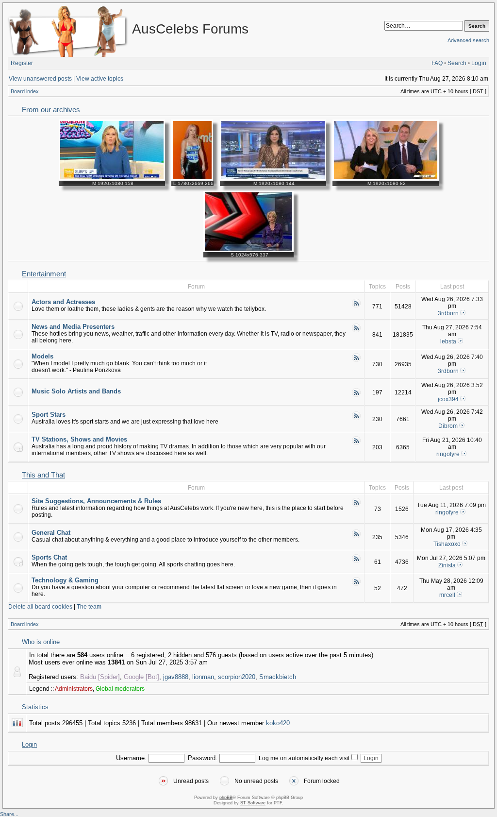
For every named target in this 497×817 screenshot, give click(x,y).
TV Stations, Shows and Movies (79, 439)
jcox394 (448, 399)
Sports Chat (49, 557)
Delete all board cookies (40, 606)
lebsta (448, 341)
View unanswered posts (40, 78)
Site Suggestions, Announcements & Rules (96, 501)
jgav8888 (175, 677)
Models (42, 356)
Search (456, 63)
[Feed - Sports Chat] (356, 561)
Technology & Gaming (65, 580)
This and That (43, 475)
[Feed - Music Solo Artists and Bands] (356, 395)
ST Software (252, 802)
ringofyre (448, 454)
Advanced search (468, 40)
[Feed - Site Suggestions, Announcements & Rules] (356, 505)
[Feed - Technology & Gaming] (356, 584)
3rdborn (448, 313)
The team (89, 606)
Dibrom (448, 426)
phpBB (225, 797)
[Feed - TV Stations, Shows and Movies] (356, 443)
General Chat (51, 532)
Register (22, 63)
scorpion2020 (236, 677)
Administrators (74, 688)
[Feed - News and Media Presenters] (356, 331)
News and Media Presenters (73, 326)
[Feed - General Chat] (356, 537)
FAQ (437, 63)
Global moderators (120, 688)
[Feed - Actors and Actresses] (356, 306)
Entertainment (44, 274)
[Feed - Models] (356, 360)
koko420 (278, 723)
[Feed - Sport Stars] (356, 419)
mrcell (447, 595)
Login (478, 63)
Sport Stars (49, 414)
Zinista (447, 565)
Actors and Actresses (63, 302)
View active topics (99, 78)
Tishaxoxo (447, 544)
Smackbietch (277, 677)
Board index (25, 91)
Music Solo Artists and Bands (76, 391)
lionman (203, 677)
